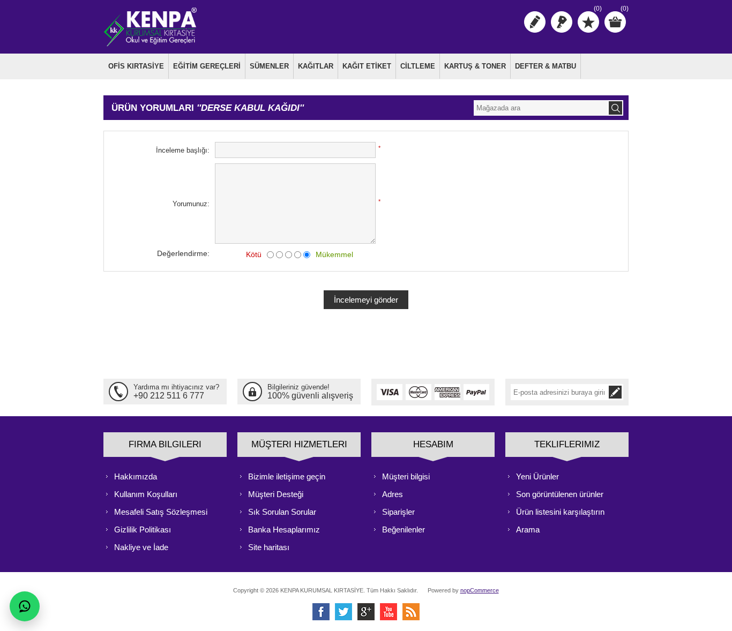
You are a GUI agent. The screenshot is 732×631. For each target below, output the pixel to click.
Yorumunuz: (191, 204)
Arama (528, 529)
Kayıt (535, 22)
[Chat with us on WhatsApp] (25, 606)
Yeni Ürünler (537, 476)
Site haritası (268, 547)
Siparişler (398, 511)
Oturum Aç (561, 22)
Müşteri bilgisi (406, 476)
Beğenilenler (403, 529)
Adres (392, 494)
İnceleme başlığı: (183, 150)
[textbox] (541, 108)
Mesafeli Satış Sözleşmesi (160, 511)
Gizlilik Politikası (142, 529)
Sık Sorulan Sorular (282, 511)
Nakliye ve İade (141, 547)
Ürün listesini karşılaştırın (560, 511)
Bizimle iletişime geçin (286, 476)
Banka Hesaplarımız (284, 529)
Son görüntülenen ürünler (559, 494)
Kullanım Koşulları (145, 494)
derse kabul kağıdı (250, 108)
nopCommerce (479, 590)
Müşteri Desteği (275, 494)
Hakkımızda (135, 476)
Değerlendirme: (183, 253)
